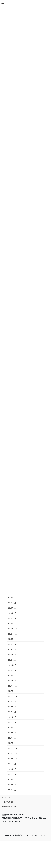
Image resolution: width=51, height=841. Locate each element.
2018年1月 (12, 680)
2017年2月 (12, 738)
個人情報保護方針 (9, 806)
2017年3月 (12, 732)
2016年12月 (12, 748)
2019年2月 (12, 613)
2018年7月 (12, 649)
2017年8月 (12, 706)
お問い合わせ (7, 797)
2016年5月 (12, 784)
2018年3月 (12, 670)
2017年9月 (12, 701)
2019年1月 (12, 618)
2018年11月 (12, 628)
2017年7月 (12, 711)
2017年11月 (12, 691)
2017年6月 (12, 717)
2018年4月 (12, 665)
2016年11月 (12, 753)
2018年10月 (12, 634)
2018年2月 (12, 675)
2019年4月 (12, 602)
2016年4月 (12, 790)
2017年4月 (12, 727)
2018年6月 (12, 654)
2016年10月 (12, 758)
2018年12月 (12, 623)
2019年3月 (12, 608)
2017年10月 (12, 696)
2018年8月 (12, 644)
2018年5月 (12, 660)
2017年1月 (12, 743)
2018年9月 (12, 639)
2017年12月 (12, 686)
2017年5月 (12, 722)
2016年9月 (12, 763)
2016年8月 (12, 769)
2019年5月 (12, 597)
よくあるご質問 (8, 802)
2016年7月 (12, 774)
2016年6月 (12, 779)
